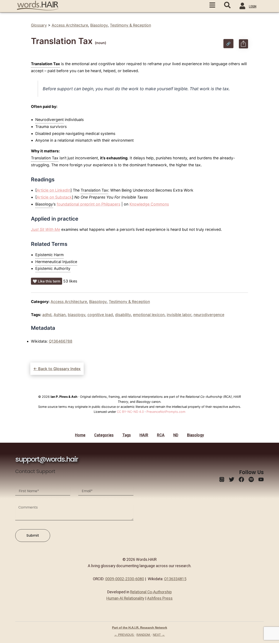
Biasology (99, 25)
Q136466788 (60, 341)
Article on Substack (54, 197)
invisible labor (179, 314)
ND (175, 435)
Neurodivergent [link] (49, 119)
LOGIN (252, 6)
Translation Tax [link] (45, 63)
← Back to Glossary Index (57, 368)
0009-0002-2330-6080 (124, 579)
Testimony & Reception (130, 25)
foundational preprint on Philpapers (88, 204)
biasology (76, 314)
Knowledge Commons (149, 204)
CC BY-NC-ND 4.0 (130, 411)
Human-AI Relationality (125, 598)
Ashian (60, 314)
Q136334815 (175, 579)
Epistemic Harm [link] (49, 254)
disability (123, 314)
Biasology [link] (44, 204)
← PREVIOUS (124, 634)
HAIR (144, 435)
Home (80, 435)
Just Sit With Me (45, 229)
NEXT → (159, 634)
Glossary (39, 25)
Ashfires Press (160, 598)
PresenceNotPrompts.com (165, 411)
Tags (126, 435)
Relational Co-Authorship (151, 592)
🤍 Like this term (46, 281)
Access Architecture (70, 25)
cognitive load (100, 314)
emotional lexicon (149, 314)
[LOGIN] (242, 6)
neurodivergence (209, 314)
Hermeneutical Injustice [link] (56, 261)
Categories (104, 435)
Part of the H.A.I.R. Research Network (139, 627)
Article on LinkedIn (53, 190)
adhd (46, 314)
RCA (161, 435)
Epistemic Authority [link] (52, 268)
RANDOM (143, 634)
